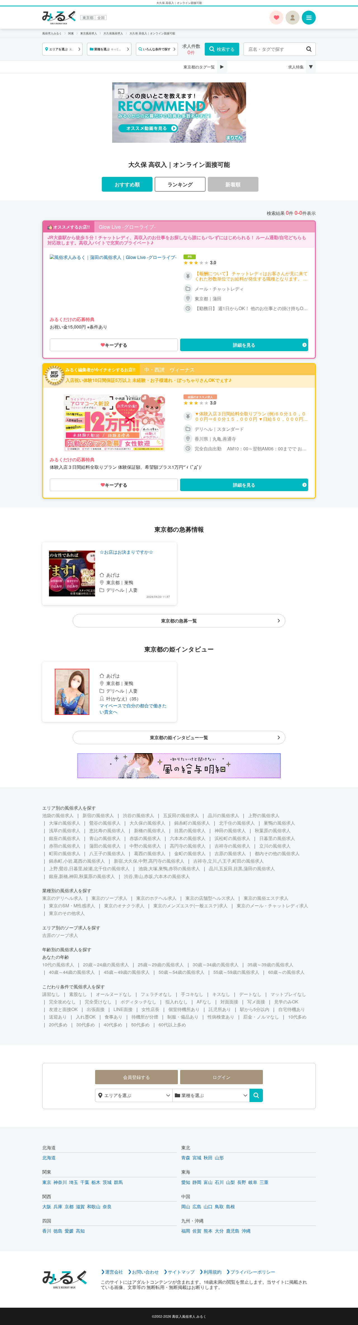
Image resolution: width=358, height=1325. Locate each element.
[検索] (256, 1095)
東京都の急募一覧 (179, 620)
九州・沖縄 (192, 1220)
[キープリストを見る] (276, 18)
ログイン (221, 1077)
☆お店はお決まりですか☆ (126, 552)
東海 (185, 1171)
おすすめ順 (127, 184)
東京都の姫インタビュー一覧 (179, 737)
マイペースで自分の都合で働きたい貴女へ (133, 709)
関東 (46, 1171)
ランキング (180, 184)
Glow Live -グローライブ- (127, 227)
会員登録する (136, 1077)
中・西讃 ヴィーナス (169, 370)
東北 (185, 1147)
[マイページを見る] (293, 18)
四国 (46, 1220)
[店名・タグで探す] (309, 49)
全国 (101, 17)
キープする (116, 345)
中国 (185, 1196)
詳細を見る (244, 345)
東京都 (88, 17)
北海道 (49, 1147)
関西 (46, 1196)
